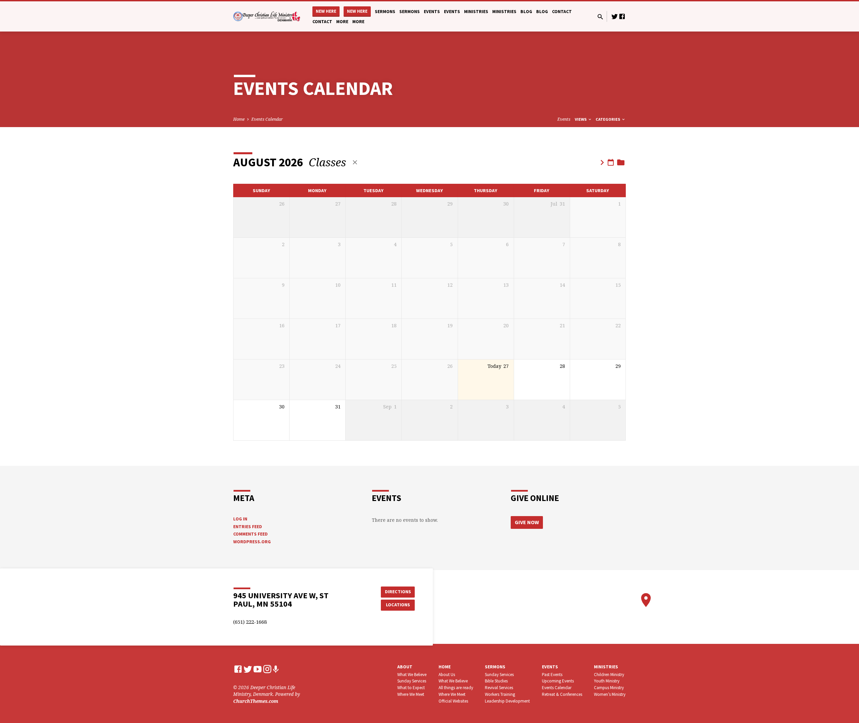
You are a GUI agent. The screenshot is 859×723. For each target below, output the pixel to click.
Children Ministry (609, 674)
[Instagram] (267, 668)
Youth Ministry (606, 681)
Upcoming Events (558, 681)
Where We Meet (410, 694)
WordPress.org (252, 542)
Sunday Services (411, 681)
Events (432, 11)
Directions (398, 592)
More (342, 21)
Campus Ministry (609, 687)
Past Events (552, 674)
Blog (526, 11)
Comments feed (250, 534)
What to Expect (411, 687)
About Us (447, 674)
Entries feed (247, 527)
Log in (240, 519)
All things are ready (456, 687)
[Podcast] (275, 669)
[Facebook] (622, 16)
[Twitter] (614, 16)
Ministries (476, 11)
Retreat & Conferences (562, 694)
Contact (562, 11)
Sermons (385, 11)
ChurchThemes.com (255, 701)
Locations (398, 605)
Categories (608, 119)
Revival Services (499, 687)
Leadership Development (507, 701)
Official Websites (453, 701)
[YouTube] (257, 668)
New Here (326, 11)
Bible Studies (496, 681)
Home (239, 119)
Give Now (527, 522)
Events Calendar (267, 119)
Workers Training (500, 694)
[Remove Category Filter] (355, 162)
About (404, 667)
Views (581, 119)
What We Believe (411, 674)
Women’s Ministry (609, 694)
